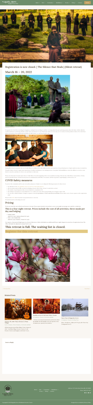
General (41, 317)
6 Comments (64, 320)
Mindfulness (59, 2)
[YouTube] (88, 392)
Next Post (88, 288)
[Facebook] (84, 392)
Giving (73, 2)
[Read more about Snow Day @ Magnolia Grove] (74, 307)
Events (66, 2)
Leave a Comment (8, 324)
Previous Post (6, 288)
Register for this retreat (21, 231)
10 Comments (36, 317)
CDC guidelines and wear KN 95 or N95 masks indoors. (30, 186)
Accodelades (80, 402)
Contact (80, 2)
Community (50, 2)
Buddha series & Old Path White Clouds (45, 315)
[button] (87, 2)
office (13, 197)
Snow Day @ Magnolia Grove (70, 318)
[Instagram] (86, 392)
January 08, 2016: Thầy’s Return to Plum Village (16, 322)
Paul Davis (12, 127)
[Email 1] (90, 392)
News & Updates (16, 324)
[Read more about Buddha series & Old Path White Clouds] (46, 306)
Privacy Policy (87, 402)
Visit (43, 2)
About (37, 2)
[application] (39, 2)
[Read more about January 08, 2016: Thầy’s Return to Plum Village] (18, 309)
